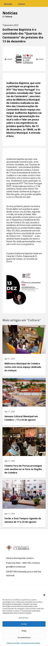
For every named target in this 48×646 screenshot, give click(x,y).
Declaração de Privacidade (30, 643)
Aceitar (24, 624)
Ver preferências (24, 637)
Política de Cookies (13, 643)
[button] (44, 595)
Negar (24, 631)
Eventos (21, 4)
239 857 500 (11, 571)
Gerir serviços (23, 618)
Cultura (8, 16)
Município (8, 4)
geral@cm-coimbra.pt (16, 566)
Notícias (9, 12)
